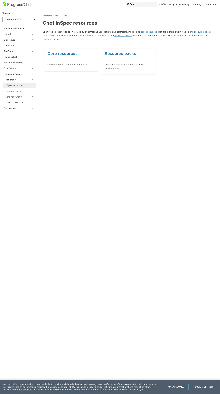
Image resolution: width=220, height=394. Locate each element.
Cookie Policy (25, 389)
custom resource (123, 35)
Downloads (210, 4)
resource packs (202, 32)
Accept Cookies (176, 386)
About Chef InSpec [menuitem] (14, 28)
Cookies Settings (204, 386)
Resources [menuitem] (10, 79)
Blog (171, 4)
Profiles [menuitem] (8, 51)
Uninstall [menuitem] (9, 45)
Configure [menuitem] (10, 40)
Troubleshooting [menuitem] (13, 62)
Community (183, 4)
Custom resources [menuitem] (15, 102)
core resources (149, 32)
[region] (110, 387)
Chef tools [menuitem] (10, 68)
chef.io (162, 4)
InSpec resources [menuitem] (14, 85)
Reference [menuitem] (10, 108)
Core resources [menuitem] (13, 96)
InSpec (65, 16)
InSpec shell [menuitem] (11, 57)
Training (196, 4)
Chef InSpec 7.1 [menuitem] (13, 19)
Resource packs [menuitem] (13, 91)
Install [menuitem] (7, 34)
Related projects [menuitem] (13, 74)
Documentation (50, 16)
